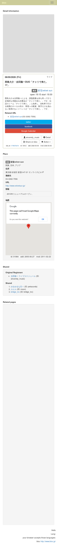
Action (46, 141)
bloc (4, 2)
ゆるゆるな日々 (17, 286)
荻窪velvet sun (45, 90)
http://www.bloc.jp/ (48, 541)
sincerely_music (32, 137)
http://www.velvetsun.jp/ (15, 185)
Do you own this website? (19, 219)
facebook (28, 126)
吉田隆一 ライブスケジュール (23, 276)
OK (43, 219)
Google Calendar (28, 131)
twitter (28, 122)
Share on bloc (31, 141)
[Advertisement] (28, 43)
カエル (13, 289)
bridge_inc (15, 291)
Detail (48, 137)
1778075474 (15, 146)
